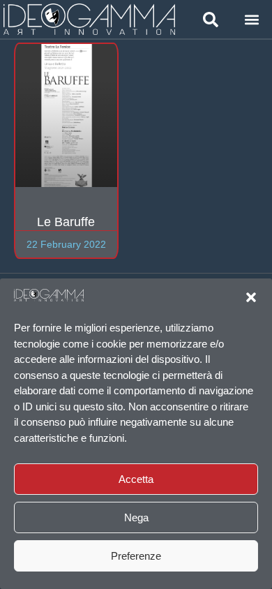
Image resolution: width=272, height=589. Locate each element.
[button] (251, 297)
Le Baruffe (66, 222)
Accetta (136, 479)
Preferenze (136, 556)
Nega (136, 517)
